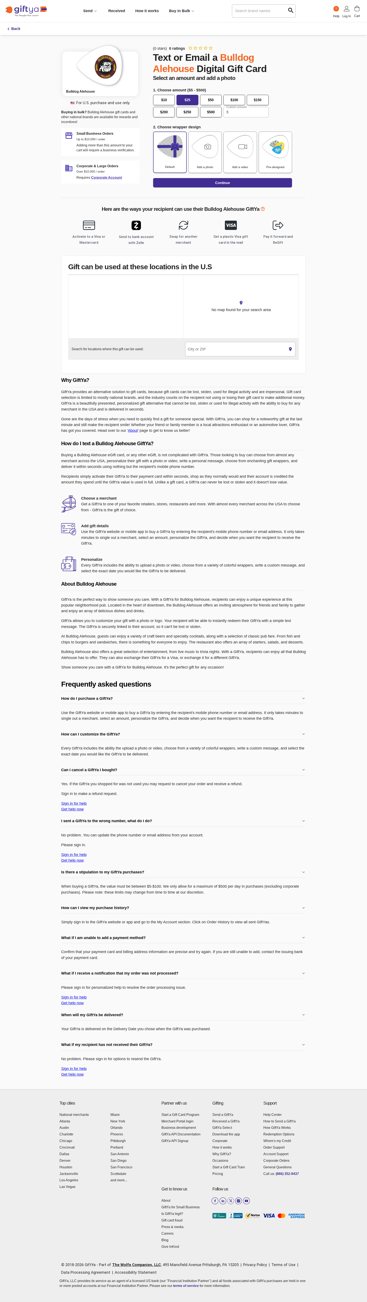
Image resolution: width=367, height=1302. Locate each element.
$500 (211, 112)
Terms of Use (283, 1264)
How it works (147, 11)
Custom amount (236, 107)
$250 (187, 112)
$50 (211, 100)
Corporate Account (106, 177)
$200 (164, 112)
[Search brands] (291, 10)
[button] (183, 380)
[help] (262, 210)
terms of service (186, 1286)
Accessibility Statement (136, 1272)
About (133, 430)
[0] (357, 8)
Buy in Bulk (179, 11)
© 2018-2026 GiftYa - (79, 1264)
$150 (257, 100)
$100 (234, 100)
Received (116, 11)
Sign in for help (74, 803)
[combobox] (235, 349)
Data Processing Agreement (85, 1272)
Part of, (169, 1264)
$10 (164, 100)
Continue (222, 183)
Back (15, 29)
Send (88, 11)
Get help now (72, 809)
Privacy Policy (255, 1264)
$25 (187, 100)
